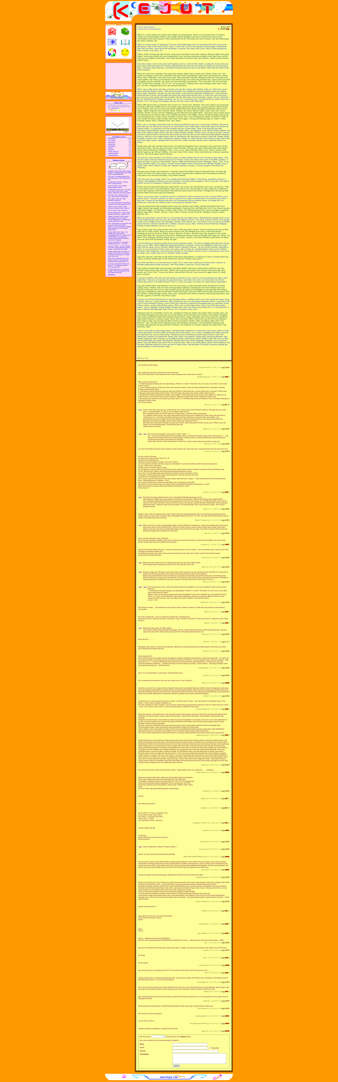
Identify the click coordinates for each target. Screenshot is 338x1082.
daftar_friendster (113, 151)
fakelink (110, 148)
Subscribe (215, 1048)
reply (223, 367)
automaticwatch (113, 155)
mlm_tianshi (112, 140)
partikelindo (111, 146)
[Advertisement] (118, 76)
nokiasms (111, 150)
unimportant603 (113, 153)
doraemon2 (111, 139)
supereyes (111, 142)
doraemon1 (111, 144)
